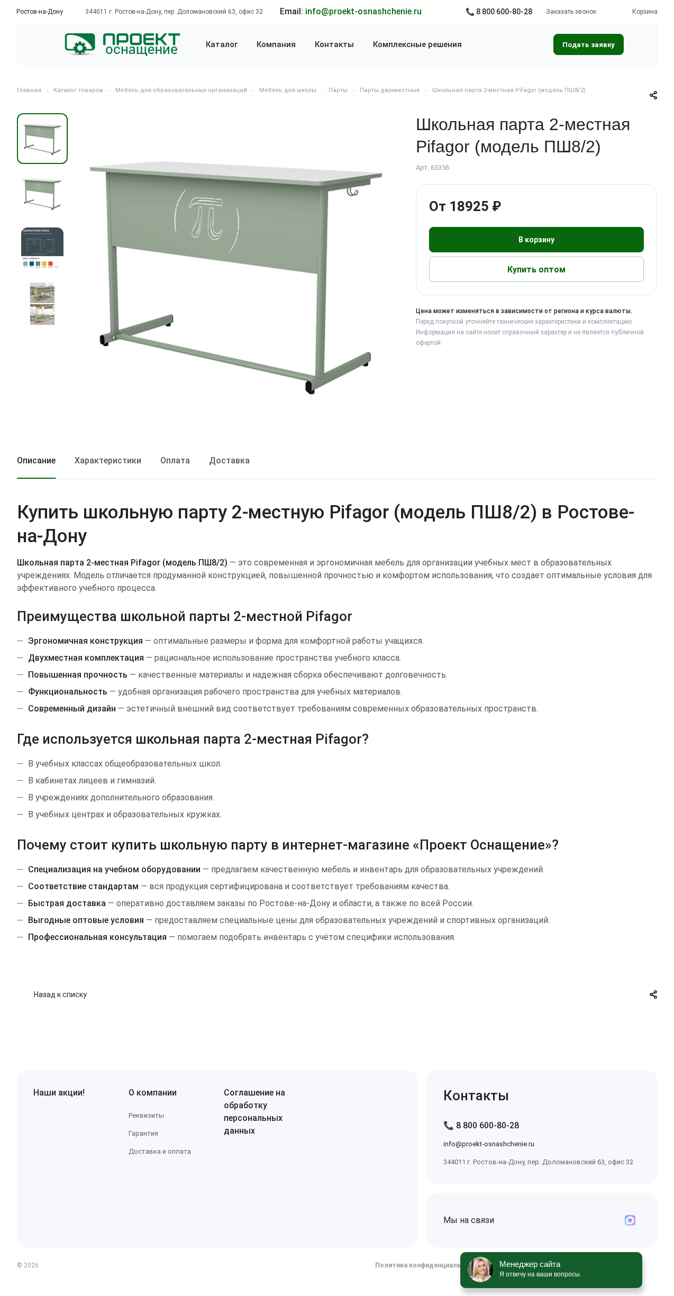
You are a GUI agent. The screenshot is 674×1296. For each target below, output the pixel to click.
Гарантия (143, 1133)
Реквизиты (146, 1115)
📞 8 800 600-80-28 (499, 11)
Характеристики (108, 460)
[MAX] (630, 1220)
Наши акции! (59, 1093)
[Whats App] (604, 1220)
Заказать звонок (571, 11)
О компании (153, 1093)
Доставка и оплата (160, 1151)
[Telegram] (579, 1220)
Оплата (175, 460)
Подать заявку (588, 45)
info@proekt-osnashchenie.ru (363, 11)
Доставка (229, 460)
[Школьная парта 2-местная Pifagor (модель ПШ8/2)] (236, 271)
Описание (36, 460)
